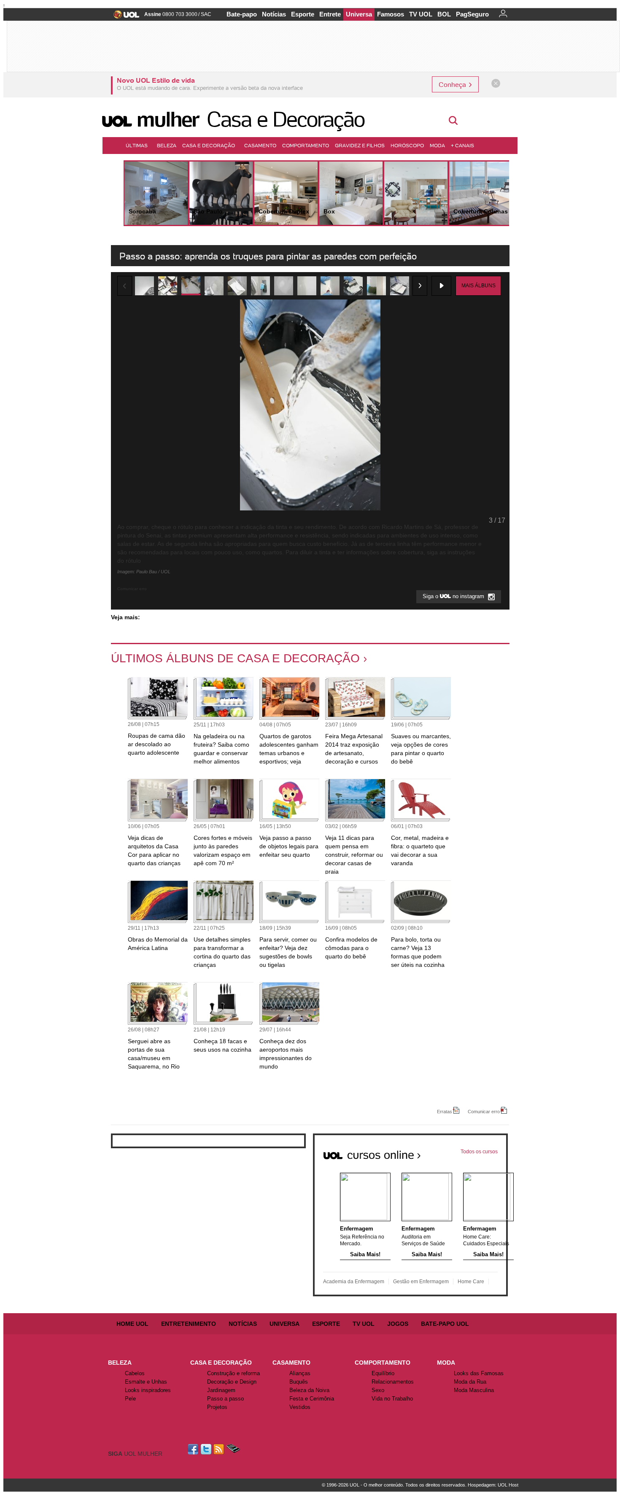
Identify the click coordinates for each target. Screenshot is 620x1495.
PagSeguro (472, 14)
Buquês (298, 1382)
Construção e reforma (233, 1373)
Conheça (453, 84)
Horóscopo (407, 145)
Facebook (194, 1449)
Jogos (397, 1323)
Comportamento (305, 145)
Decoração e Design (231, 1382)
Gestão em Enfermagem (421, 1282)
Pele (130, 1398)
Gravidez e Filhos (360, 145)
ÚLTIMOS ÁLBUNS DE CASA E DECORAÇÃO (235, 658)
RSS (219, 1449)
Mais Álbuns (478, 286)
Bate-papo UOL (445, 1323)
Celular (233, 1449)
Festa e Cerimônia (311, 1398)
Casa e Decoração (285, 119)
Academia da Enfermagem (353, 1282)
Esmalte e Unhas (146, 1382)
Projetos (217, 1407)
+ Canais (462, 145)
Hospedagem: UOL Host (493, 1484)
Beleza (166, 145)
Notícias (274, 14)
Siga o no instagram (454, 597)
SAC (206, 14)
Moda (437, 145)
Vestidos (299, 1407)
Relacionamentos (393, 1382)
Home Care (471, 1282)
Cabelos (135, 1373)
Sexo (378, 1390)
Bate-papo (241, 14)
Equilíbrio (383, 1373)
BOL (444, 14)
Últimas (137, 145)
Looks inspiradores (148, 1390)
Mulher (167, 119)
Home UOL (132, 1323)
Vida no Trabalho (392, 1398)
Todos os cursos (479, 1152)
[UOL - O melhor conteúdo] (123, 17)
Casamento (260, 145)
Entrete (330, 14)
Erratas (444, 1111)
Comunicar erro (484, 1111)
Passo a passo (225, 1398)
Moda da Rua (470, 1382)
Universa (359, 14)
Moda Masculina (474, 1390)
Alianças (299, 1373)
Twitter (206, 1449)
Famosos (390, 14)
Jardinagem (221, 1390)
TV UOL (420, 14)
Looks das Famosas (479, 1373)
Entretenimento (188, 1323)
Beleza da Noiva (309, 1390)
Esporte (302, 14)
